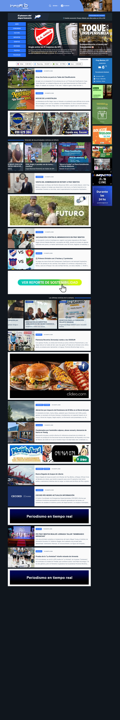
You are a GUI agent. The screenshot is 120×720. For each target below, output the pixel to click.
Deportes (39, 71)
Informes (46, 404)
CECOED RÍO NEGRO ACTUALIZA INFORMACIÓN (55, 495)
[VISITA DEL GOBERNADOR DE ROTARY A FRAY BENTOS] (21, 183)
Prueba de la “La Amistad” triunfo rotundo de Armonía (57, 556)
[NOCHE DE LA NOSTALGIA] (21, 99)
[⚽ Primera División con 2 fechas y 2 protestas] (21, 259)
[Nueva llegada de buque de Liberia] (21, 475)
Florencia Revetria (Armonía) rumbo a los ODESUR (55, 340)
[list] (78, 18)
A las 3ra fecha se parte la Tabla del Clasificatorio (55, 77)
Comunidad (39, 93)
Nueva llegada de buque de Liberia (49, 474)
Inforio (55, 5)
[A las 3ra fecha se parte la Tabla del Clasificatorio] (21, 78)
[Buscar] (50, 6)
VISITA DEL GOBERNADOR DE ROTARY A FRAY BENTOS (58, 182)
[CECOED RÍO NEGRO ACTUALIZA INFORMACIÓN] (21, 496)
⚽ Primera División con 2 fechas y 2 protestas (54, 258)
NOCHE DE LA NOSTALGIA (46, 98)
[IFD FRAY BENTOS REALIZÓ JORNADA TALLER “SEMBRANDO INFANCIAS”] (21, 536)
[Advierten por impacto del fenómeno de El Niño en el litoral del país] (21, 411)
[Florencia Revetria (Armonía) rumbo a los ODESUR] (21, 341)
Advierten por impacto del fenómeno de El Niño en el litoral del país (62, 410)
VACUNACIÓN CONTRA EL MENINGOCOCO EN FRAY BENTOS (60, 237)
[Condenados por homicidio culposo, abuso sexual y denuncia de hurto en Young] (21, 432)
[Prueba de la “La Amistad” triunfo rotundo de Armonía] (21, 557)
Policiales (39, 425)
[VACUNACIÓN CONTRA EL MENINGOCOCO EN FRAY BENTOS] (21, 238)
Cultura (38, 529)
